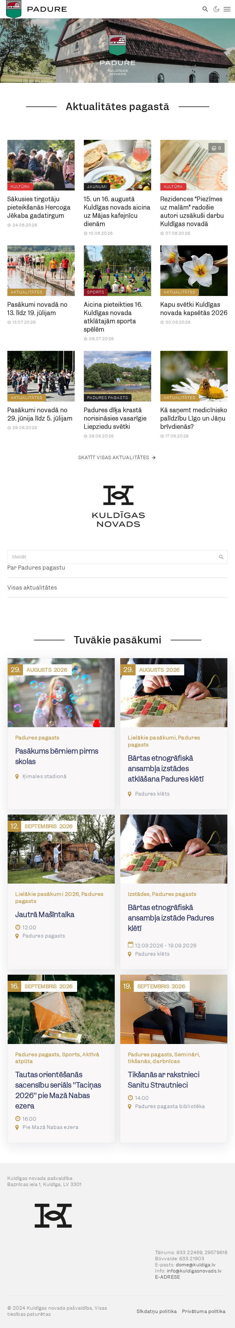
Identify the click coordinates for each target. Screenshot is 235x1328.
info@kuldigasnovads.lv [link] (194, 1271)
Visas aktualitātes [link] (32, 587)
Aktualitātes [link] (27, 292)
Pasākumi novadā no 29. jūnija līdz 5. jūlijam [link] (40, 414)
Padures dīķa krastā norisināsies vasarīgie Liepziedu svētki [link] (115, 418)
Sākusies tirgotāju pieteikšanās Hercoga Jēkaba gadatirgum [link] (39, 207)
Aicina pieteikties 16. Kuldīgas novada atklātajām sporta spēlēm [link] (113, 317)
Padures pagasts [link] (107, 397)
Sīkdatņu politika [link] (157, 1311)
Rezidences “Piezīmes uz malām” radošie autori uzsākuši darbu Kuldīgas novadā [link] (192, 211)
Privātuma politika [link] (204, 1311)
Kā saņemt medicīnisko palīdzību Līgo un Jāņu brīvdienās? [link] (193, 418)
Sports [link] (95, 292)
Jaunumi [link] (97, 186)
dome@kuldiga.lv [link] (196, 1265)
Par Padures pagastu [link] (36, 567)
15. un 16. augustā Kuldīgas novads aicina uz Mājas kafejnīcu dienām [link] (117, 211)
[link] (99, 9)
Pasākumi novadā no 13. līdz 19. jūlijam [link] (37, 309)
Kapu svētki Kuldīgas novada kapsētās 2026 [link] (194, 309)
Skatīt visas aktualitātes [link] (114, 458)
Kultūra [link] (20, 186)
